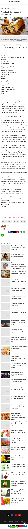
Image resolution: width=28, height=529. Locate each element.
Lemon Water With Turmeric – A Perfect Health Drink (19, 457)
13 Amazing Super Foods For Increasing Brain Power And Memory (18, 407)
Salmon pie (17, 116)
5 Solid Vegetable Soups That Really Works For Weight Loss (17, 500)
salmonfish (16, 221)
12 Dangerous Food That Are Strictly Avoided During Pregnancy (18, 483)
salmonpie (23, 221)
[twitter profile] (8, 515)
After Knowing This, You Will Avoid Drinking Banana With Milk (18, 440)
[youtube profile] (19, 515)
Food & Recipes (10, 6)
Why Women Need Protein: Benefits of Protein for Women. (18, 365)
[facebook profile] (12, 515)
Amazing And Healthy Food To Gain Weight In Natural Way (19, 423)
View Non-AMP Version (18, 521)
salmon (9, 221)
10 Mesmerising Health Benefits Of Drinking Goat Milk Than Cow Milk (18, 491)
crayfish (4, 221)
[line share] (2, 235)
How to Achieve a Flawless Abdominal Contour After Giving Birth (18, 247)
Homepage (3, 6)
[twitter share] (12, 232)
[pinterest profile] (16, 515)
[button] (9, 526)
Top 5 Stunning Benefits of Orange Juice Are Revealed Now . (18, 339)
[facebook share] (9, 232)
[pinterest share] (17, 232)
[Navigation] (2, 2)
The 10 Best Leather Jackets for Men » (15, 217)
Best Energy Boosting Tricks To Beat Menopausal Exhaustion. (18, 331)
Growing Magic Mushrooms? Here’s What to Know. (18, 358)
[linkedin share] (20, 232)
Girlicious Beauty (14, 2)
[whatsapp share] (24, 232)
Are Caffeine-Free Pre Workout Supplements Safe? (17, 374)
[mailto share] (14, 232)
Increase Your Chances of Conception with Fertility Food (18, 322)
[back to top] (25, 523)
